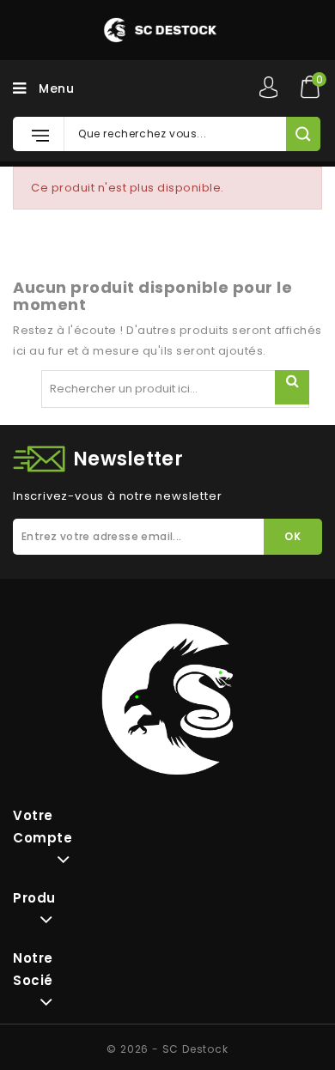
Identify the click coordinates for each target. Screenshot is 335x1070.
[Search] (303, 134)
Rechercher (292, 387)
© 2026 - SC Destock (167, 1049)
